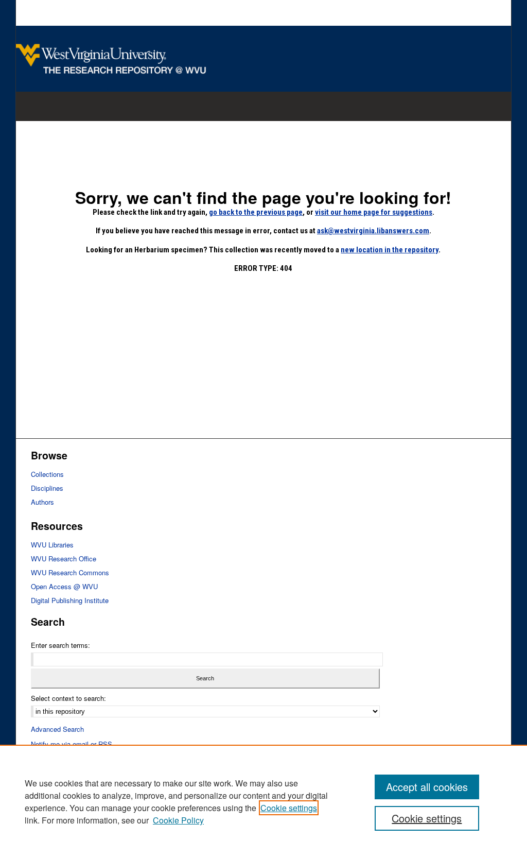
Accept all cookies (427, 786)
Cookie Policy (178, 820)
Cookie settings (288, 808)
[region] (263, 801)
